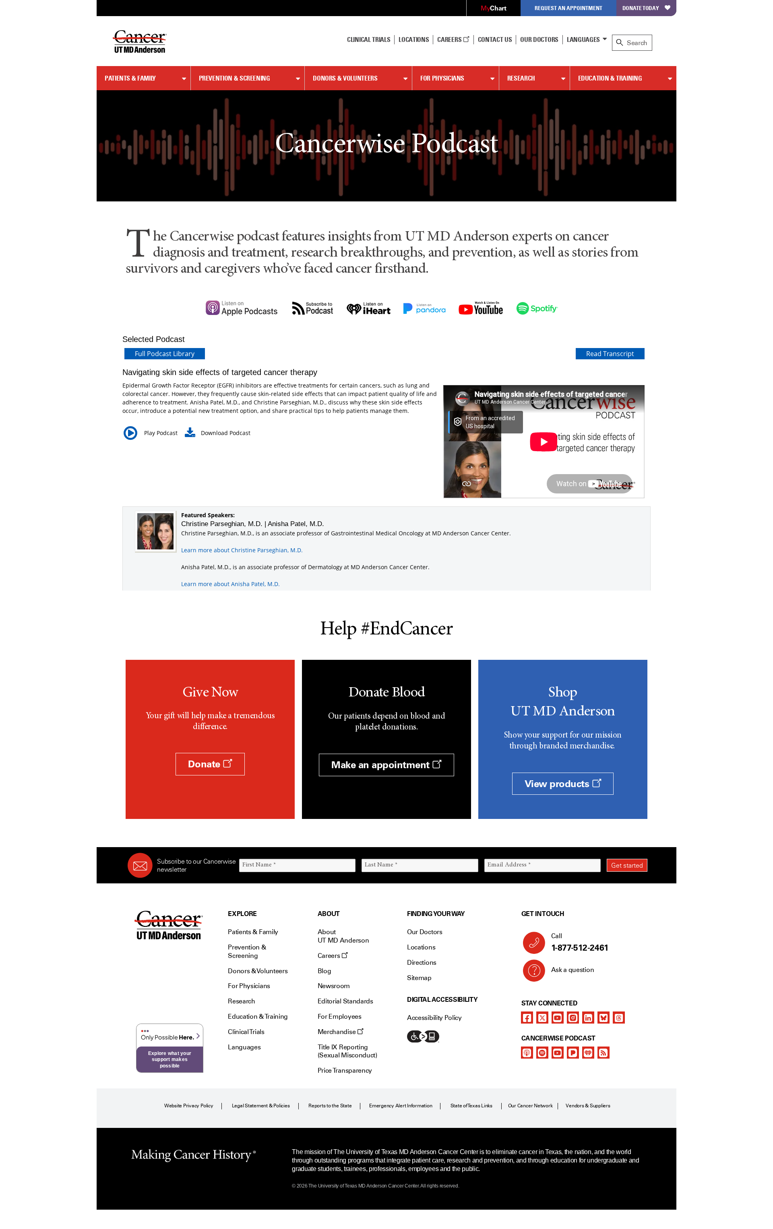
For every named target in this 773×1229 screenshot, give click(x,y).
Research (521, 78)
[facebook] (527, 1017)
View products (558, 784)
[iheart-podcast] (588, 1053)
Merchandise (337, 1032)
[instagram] (573, 1017)
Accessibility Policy (434, 1018)
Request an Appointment (568, 7)
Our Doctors (539, 39)
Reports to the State (329, 1106)
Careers (450, 39)
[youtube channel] (557, 1017)
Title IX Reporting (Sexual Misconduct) (347, 1051)
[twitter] (542, 1017)
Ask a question (572, 970)
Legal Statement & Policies (261, 1106)
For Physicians (442, 78)
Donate (205, 764)
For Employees (340, 1016)
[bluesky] (603, 1017)
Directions (421, 962)
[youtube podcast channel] (557, 1053)
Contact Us (495, 39)
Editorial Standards (345, 1001)
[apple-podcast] (527, 1053)
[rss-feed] (603, 1053)
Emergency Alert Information (400, 1106)
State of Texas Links (471, 1106)
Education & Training (610, 78)
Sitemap (419, 978)
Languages (583, 39)
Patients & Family (130, 78)
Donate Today (640, 7)
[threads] (618, 1017)
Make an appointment (381, 765)
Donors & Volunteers (345, 78)
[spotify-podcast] (542, 1053)
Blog (324, 971)
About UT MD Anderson (343, 936)
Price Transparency (345, 1070)
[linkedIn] (588, 1017)
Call (580, 942)
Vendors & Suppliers (588, 1106)
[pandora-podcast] (573, 1053)
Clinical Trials (368, 39)
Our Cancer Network (530, 1106)
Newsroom (334, 986)
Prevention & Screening (234, 78)
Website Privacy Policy (188, 1106)
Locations (421, 947)
